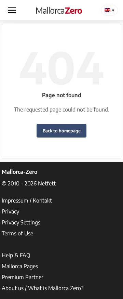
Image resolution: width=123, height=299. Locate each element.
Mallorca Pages (20, 266)
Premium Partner (22, 277)
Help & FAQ (16, 255)
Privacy (10, 211)
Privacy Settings (21, 222)
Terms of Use (17, 233)
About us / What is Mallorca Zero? (42, 288)
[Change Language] (109, 10)
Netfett (47, 183)
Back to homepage (62, 130)
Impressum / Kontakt (27, 200)
